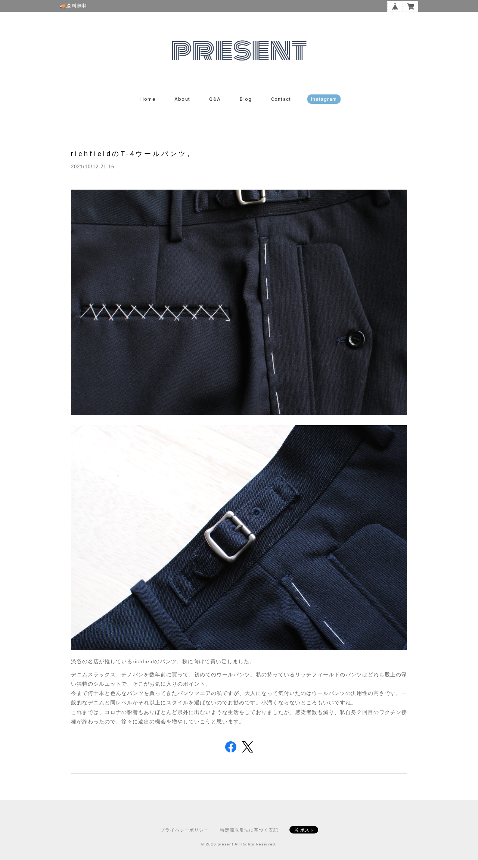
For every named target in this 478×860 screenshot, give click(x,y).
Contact (281, 99)
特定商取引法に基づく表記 (249, 830)
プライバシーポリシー (184, 830)
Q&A (215, 99)
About (182, 99)
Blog (246, 99)
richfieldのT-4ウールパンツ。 (133, 154)
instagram (324, 99)
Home (147, 99)
